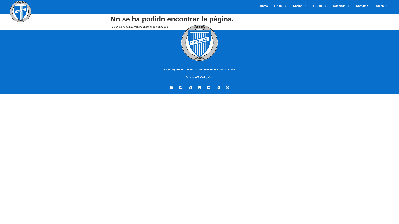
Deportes (339, 5)
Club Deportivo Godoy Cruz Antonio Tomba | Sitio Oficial (199, 69)
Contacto (362, 5)
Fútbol (278, 5)
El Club (318, 5)
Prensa (379, 5)
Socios (297, 5)
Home (264, 5)
